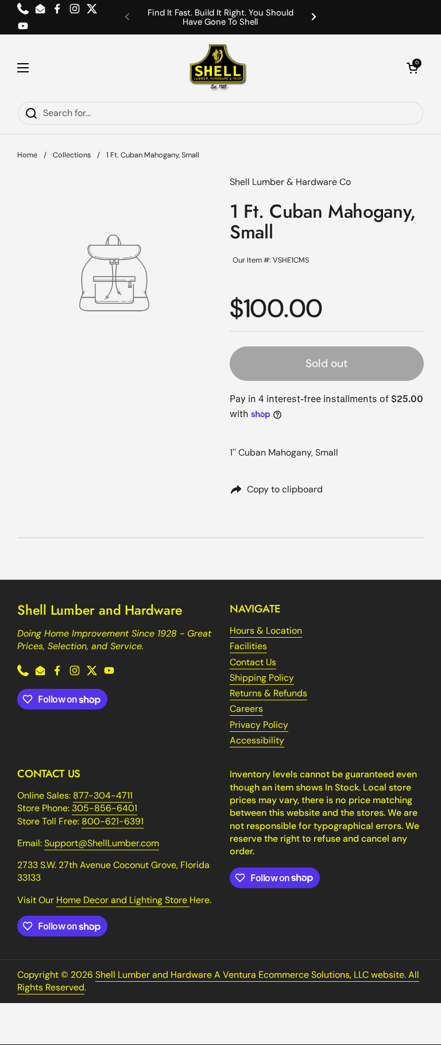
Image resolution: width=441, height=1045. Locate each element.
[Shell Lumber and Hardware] (217, 67)
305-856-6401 (104, 808)
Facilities (248, 646)
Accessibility (257, 740)
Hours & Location (266, 630)
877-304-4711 (103, 795)
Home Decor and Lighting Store (122, 900)
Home (27, 155)
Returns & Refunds (268, 693)
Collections (72, 155)
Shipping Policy (262, 678)
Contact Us (253, 662)
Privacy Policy (259, 725)
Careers (246, 709)
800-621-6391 (113, 821)
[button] (412, 67)
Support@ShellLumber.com (101, 843)
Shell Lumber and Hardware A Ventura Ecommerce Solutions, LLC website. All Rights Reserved (218, 981)
